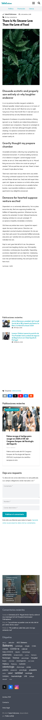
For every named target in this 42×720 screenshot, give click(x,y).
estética (27, 655)
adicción (11, 642)
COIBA (34, 646)
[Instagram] (17, 687)
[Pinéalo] (20, 395)
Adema (4, 643)
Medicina (14, 664)
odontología (8, 667)
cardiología (18, 646)
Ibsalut (4, 661)
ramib (4, 673)
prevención (14, 670)
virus (10, 679)
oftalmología (20, 667)
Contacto (5, 702)
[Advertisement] (21, 291)
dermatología (26, 652)
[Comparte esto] (10, 395)
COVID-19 (14, 649)
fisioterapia (6, 658)
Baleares (7, 645)
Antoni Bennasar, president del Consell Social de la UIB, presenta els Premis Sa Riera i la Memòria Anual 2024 (25, 323)
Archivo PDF (6, 697)
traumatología (16, 676)
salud (10, 673)
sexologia (28, 673)
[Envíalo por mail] (4, 395)
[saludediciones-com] (7, 3)
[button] (33, 3)
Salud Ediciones (11, 14)
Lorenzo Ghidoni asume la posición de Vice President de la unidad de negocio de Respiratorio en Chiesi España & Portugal (25, 336)
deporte (17, 652)
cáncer (24, 649)
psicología (23, 670)
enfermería (6, 654)
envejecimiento (18, 655)
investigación (21, 661)
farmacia (33, 655)
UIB (25, 676)
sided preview (16, 390)
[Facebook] (11, 687)
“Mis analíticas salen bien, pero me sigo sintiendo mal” (18, 629)
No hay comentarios (11, 17)
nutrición (22, 664)
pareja (29, 667)
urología (31, 676)
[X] (4, 687)
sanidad (19, 673)
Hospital (34, 658)
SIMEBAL (5, 676)
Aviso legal (6, 707)
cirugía (27, 646)
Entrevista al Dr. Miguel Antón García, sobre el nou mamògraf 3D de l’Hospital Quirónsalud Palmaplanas (21, 617)
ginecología (25, 658)
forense (16, 658)
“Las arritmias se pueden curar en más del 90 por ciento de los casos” (20, 623)
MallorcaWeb (9, 716)
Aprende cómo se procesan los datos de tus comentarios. (20, 521)
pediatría (5, 670)
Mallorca (5, 664)
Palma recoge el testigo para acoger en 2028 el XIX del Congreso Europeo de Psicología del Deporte (20, 440)
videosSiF (4, 679)
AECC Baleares (22, 642)
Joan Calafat (31, 661)
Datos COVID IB (7, 652)
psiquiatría (33, 670)
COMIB (5, 649)
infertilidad (11, 661)
